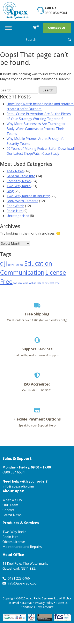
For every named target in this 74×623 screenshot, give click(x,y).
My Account (45, 607)
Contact (8, 510)
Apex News (15, 171)
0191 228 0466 (19, 578)
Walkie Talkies (36, 283)
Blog (10, 191)
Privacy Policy (44, 603)
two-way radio (20, 283)
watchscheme (52, 283)
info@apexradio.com (18, 486)
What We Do (12, 500)
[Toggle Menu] (8, 28)
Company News (19, 181)
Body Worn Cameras (22, 201)
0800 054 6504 (56, 13)
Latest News (12, 515)
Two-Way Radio (19, 186)
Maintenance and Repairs (22, 546)
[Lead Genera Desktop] (16, 10)
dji (3, 263)
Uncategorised (18, 215)
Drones (19, 264)
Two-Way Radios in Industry (28, 196)
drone (11, 264)
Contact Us (57, 27)
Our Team (10, 505)
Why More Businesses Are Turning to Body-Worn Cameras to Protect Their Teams (36, 128)
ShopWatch (15, 206)
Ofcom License (13, 541)
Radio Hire (15, 210)
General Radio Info (21, 176)
